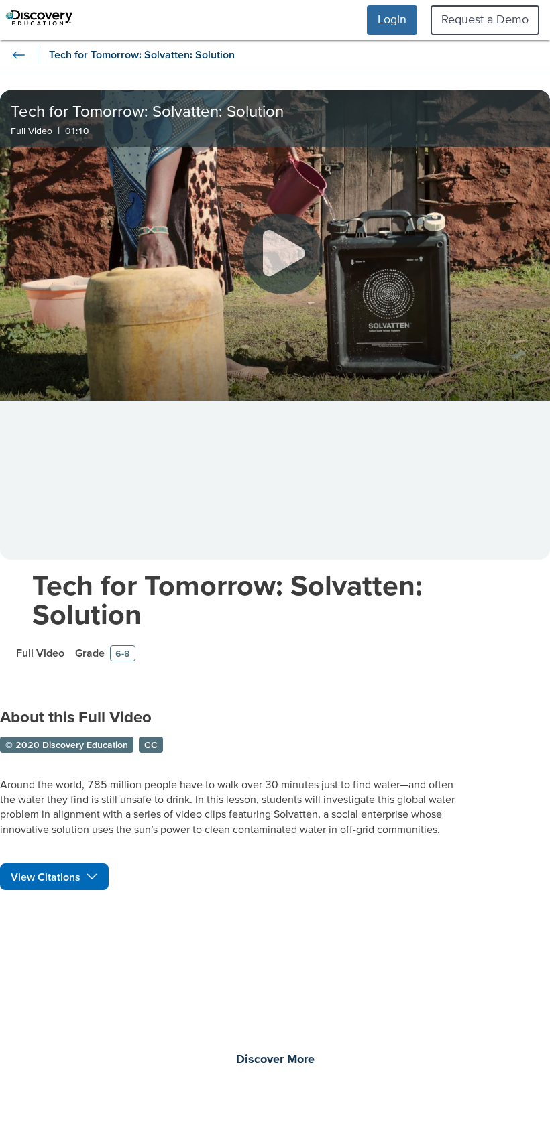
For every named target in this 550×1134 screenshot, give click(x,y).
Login (392, 19)
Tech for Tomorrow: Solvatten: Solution (227, 599)
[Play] (283, 254)
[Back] (18, 55)
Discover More (275, 1060)
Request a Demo (485, 19)
